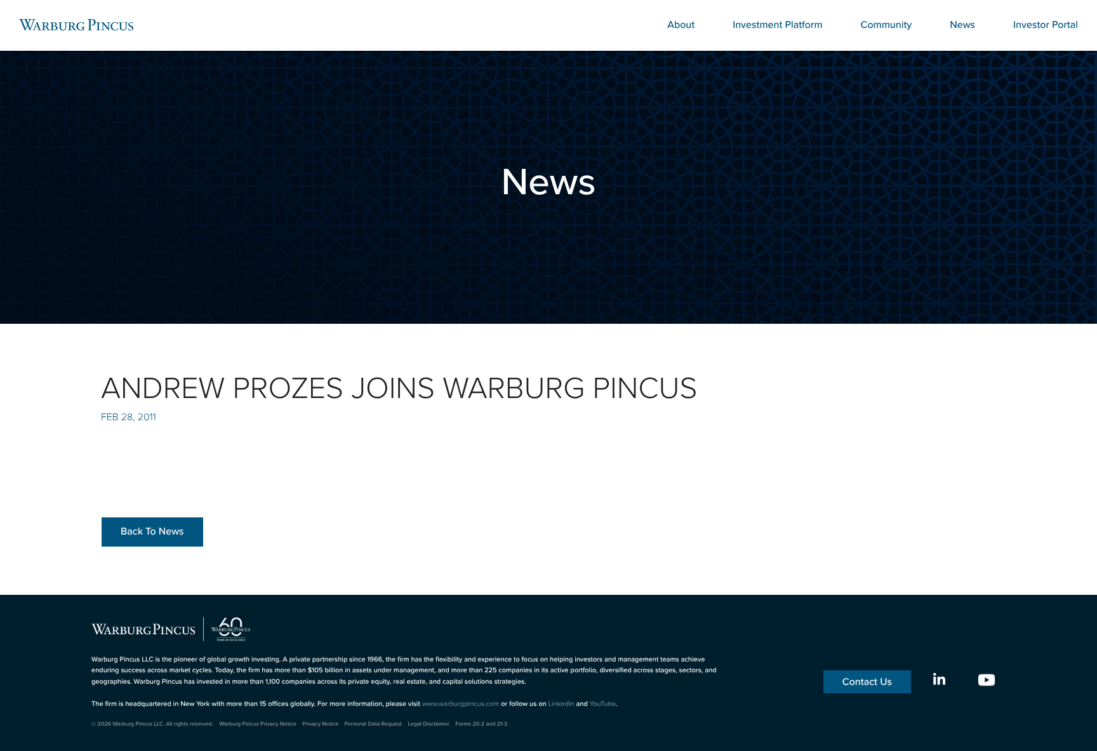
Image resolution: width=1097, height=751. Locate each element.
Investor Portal (1045, 25)
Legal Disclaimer (428, 724)
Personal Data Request (373, 724)
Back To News (152, 531)
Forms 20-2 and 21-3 (481, 724)
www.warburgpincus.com (461, 703)
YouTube (603, 703)
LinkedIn (561, 703)
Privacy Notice (320, 724)
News (962, 25)
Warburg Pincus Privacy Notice (257, 724)
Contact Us (867, 682)
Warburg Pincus (76, 25)
